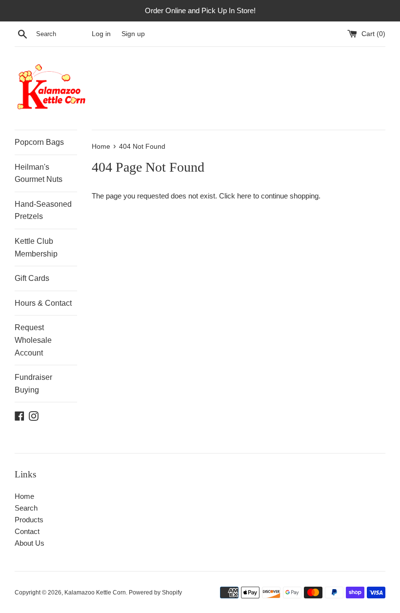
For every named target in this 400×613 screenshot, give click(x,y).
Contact (27, 531)
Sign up (133, 34)
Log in (101, 34)
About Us (29, 543)
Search (26, 508)
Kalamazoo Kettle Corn (95, 592)
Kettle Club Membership (36, 247)
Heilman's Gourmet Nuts (38, 173)
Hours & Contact (43, 303)
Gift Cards (32, 278)
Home (24, 496)
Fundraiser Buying (33, 383)
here (244, 196)
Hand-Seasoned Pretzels (43, 210)
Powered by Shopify (155, 592)
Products (29, 519)
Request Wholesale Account (33, 339)
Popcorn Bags (39, 142)
